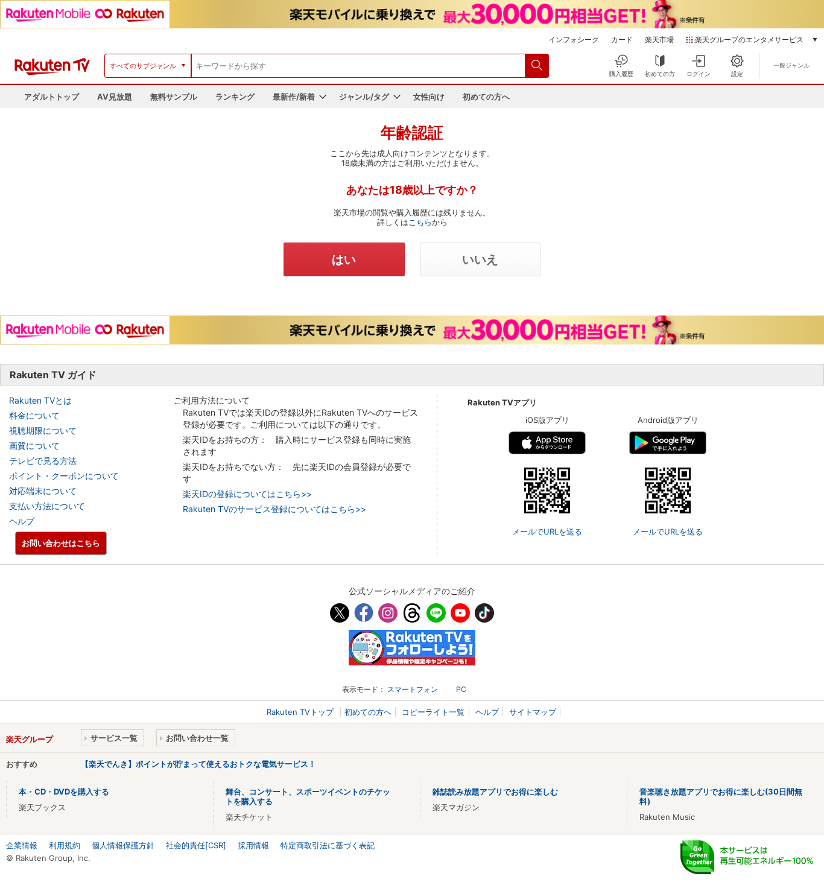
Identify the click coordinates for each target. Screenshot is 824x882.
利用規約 (64, 845)
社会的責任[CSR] (196, 845)
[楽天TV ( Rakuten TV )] (52, 72)
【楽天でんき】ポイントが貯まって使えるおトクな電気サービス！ (198, 764)
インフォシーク (573, 40)
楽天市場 (659, 40)
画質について (34, 445)
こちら (420, 222)
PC (461, 689)
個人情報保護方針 (123, 845)
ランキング (235, 96)
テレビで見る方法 (43, 460)
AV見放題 (114, 96)
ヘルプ (21, 521)
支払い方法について (47, 506)
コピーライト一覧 (433, 712)
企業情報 (21, 845)
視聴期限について (43, 430)
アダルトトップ (51, 96)
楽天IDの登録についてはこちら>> (247, 494)
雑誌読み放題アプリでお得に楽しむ (495, 791)
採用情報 (253, 845)
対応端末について (43, 491)
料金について (34, 415)
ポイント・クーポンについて (64, 476)
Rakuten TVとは (40, 400)
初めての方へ (486, 96)
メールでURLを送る (547, 531)
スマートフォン (412, 689)
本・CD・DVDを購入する (64, 791)
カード (622, 40)
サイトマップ (532, 712)
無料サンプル (173, 96)
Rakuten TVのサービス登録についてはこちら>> (274, 509)
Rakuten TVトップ (301, 712)
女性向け (429, 96)
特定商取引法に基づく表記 (327, 845)
